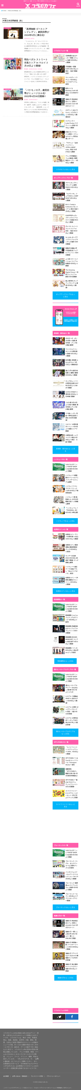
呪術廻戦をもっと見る (65, 661)
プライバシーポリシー (53, 1076)
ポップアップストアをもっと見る (65, 295)
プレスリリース (23, 1059)
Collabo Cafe (40, 6)
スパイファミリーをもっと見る (65, 805)
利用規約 (59, 1088)
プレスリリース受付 (37, 1076)
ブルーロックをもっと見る (65, 907)
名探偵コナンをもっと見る (65, 591)
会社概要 (6, 1076)
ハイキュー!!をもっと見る (65, 521)
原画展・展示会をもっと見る (65, 450)
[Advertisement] (67, 31)
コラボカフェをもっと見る (65, 169)
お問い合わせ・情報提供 (19, 1076)
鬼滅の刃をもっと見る (65, 978)
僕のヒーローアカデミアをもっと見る (65, 733)
